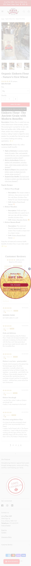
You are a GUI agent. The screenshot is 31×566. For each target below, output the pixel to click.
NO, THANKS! (16, 289)
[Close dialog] (29, 269)
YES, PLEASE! (15, 285)
